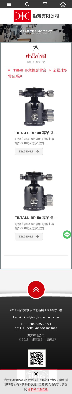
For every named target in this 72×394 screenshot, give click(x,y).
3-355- (40, 324)
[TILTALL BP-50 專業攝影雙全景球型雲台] (36, 205)
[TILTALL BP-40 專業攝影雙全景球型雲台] (36, 120)
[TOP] (36, 289)
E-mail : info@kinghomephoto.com (36, 317)
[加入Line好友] (67, 234)
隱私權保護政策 (38, 389)
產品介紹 (40, 62)
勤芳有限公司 (36, 16)
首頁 (29, 62)
